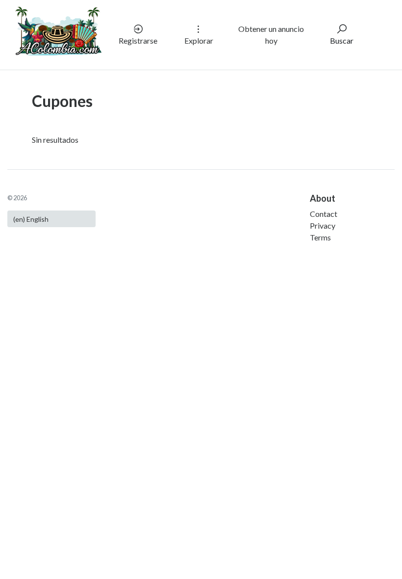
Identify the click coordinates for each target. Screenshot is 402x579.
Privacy (322, 225)
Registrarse (138, 40)
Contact (323, 213)
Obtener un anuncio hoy (271, 34)
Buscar (341, 40)
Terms (320, 237)
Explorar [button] (198, 40)
